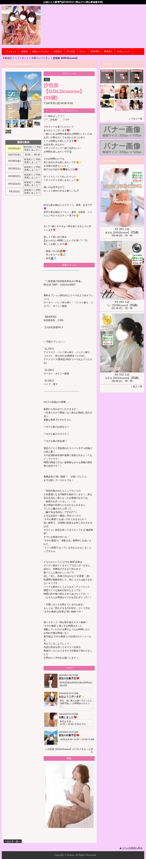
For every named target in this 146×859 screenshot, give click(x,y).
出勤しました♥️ (68, 717)
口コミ (83, 51)
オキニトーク (123, 51)
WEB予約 (95, 51)
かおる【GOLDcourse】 (117, 378)
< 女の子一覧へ (13, 841)
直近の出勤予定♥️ (69, 678)
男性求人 (108, 51)
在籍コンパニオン (40, 51)
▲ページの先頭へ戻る (130, 848)
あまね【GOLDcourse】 (117, 232)
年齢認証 (7, 58)
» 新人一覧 (136, 386)
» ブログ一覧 (135, 118)
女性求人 (58, 51)
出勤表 (24, 51)
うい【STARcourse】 (118, 305)
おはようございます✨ (71, 696)
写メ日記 (71, 51)
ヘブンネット (10, 51)
